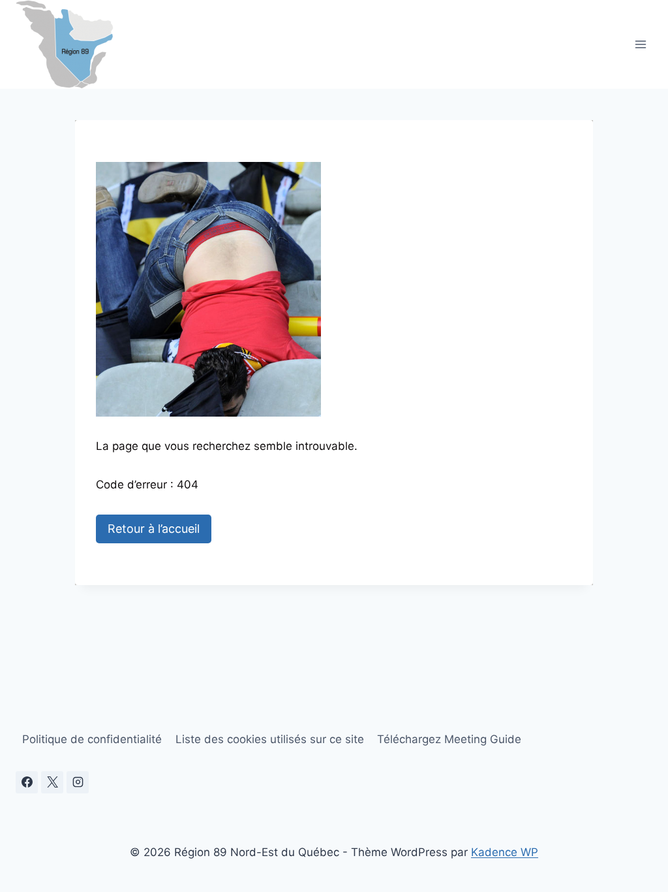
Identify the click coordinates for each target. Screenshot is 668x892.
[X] (52, 782)
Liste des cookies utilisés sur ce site (269, 739)
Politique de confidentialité (92, 739)
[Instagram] (78, 782)
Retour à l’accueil (154, 528)
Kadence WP (504, 852)
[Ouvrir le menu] (640, 44)
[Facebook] (27, 782)
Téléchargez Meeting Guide (449, 739)
